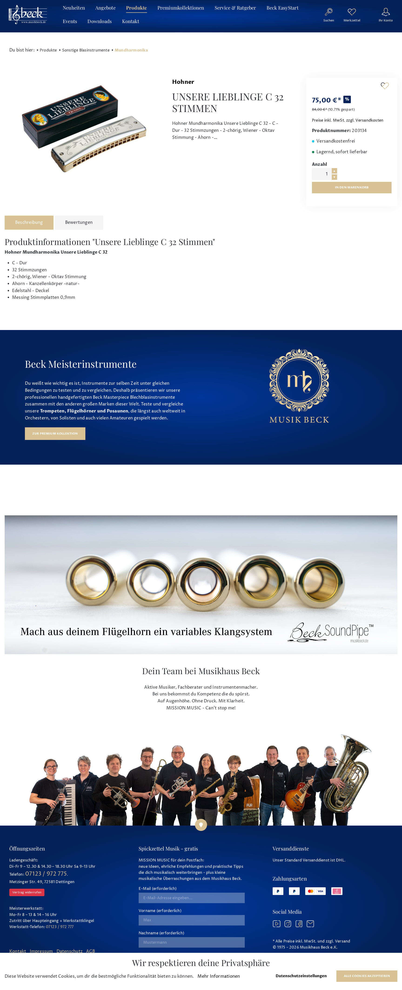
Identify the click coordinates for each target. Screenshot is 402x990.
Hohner (183, 82)
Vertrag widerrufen (26, 892)
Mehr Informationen (219, 976)
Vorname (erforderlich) (160, 910)
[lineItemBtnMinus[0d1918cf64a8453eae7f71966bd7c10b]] (334, 177)
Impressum (41, 951)
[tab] (29, 223)
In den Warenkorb (352, 187)
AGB (90, 951)
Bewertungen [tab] (79, 222)
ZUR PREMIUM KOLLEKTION (55, 434)
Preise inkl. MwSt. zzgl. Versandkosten (347, 120)
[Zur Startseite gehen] (28, 14)
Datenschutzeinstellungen (301, 976)
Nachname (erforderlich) (161, 933)
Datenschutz (70, 951)
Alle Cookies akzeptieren (367, 976)
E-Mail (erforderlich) (158, 888)
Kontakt (17, 951)
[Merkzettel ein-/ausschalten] (384, 86)
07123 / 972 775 (46, 874)
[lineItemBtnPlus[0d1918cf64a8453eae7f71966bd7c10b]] (334, 171)
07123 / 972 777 (60, 926)
